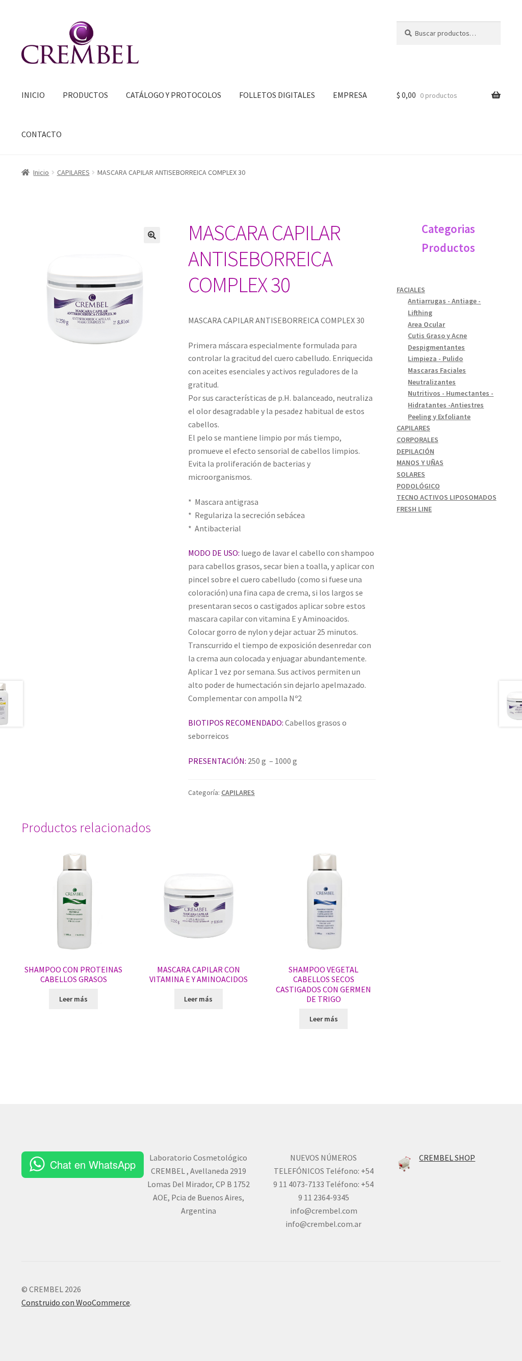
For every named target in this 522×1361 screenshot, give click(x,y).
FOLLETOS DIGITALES (277, 95)
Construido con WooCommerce (75, 1302)
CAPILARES (73, 172)
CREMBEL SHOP (447, 1157)
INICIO (33, 95)
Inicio (41, 172)
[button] (152, 235)
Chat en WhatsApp (93, 1164)
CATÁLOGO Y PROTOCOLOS (173, 95)
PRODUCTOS (85, 95)
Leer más (73, 999)
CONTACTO (41, 134)
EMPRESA (350, 95)
